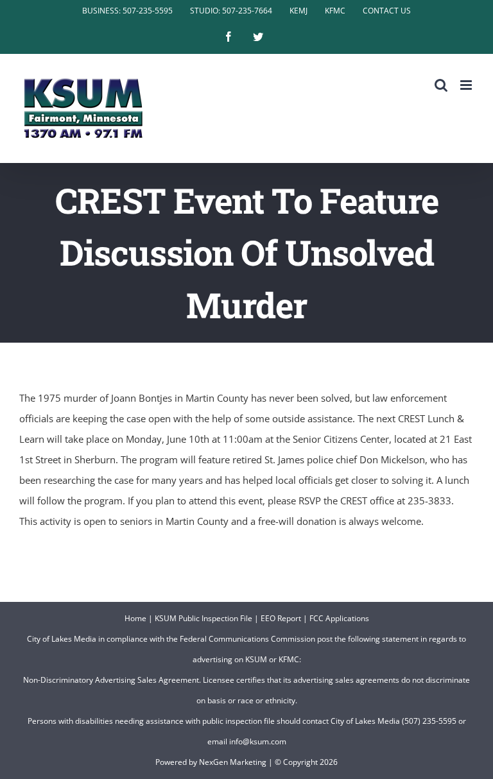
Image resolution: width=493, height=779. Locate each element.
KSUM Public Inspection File (203, 618)
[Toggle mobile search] (441, 85)
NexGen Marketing (232, 762)
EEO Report (281, 618)
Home (135, 618)
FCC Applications (339, 618)
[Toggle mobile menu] (467, 85)
